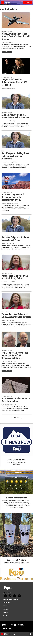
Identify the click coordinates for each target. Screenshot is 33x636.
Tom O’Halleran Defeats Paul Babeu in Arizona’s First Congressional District (15, 355)
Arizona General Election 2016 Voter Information (16, 399)
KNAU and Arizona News (7, 31)
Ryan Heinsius (5, 42)
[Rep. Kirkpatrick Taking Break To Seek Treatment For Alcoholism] (16, 140)
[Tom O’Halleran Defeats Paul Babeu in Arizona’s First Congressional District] (16, 339)
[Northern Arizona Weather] (16, 482)
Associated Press (5, 88)
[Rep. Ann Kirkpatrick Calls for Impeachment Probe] (16, 224)
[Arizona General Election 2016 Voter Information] (16, 385)
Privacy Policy (6, 602)
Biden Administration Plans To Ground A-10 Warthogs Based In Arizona (16, 36)
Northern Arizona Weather (16, 498)
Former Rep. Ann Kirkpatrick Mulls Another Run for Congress (16, 315)
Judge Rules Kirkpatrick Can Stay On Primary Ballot (15, 277)
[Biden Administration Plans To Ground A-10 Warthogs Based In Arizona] (16, 20)
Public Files (5, 606)
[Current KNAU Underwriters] (16, 574)
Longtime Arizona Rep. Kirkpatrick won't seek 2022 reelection (14, 82)
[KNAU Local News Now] (16, 440)
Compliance (6, 612)
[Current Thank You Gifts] (16, 535)
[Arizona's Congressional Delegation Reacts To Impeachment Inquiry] (16, 181)
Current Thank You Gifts (16, 560)
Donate (28, 2)
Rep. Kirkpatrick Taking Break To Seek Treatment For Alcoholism (15, 156)
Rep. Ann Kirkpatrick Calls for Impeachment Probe (15, 238)
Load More (16, 417)
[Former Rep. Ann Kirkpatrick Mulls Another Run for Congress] (16, 301)
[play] (2, 634)
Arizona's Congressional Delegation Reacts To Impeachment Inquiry (13, 197)
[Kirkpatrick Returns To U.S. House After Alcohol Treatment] (16, 101)
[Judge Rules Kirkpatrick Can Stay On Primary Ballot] (16, 262)
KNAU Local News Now (16, 460)
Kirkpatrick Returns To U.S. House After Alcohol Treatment (16, 116)
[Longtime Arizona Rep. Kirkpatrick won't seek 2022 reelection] (16, 66)
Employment (6, 609)
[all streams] (31, 634)
